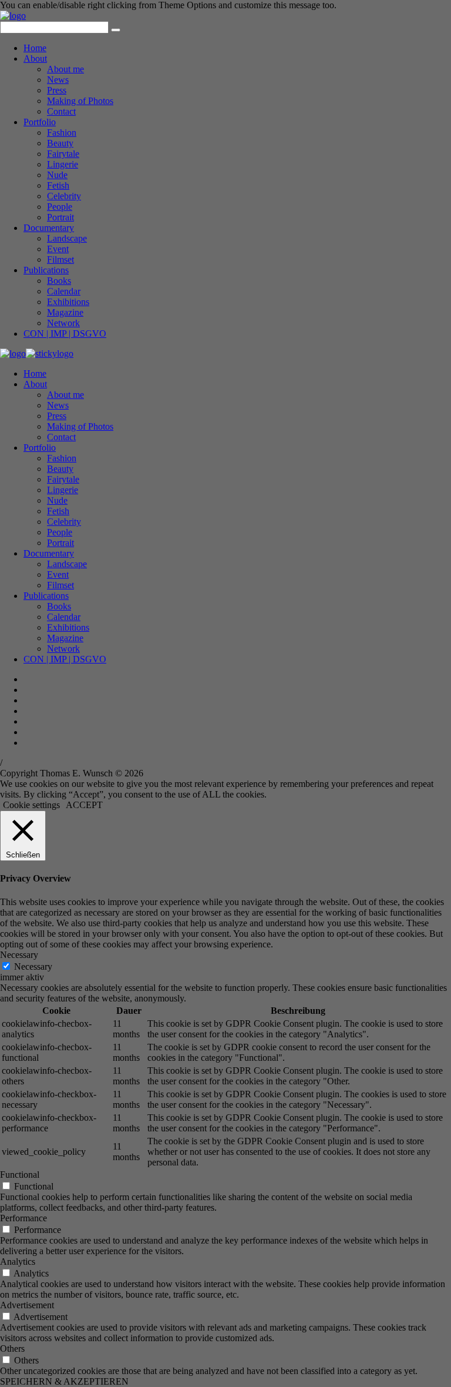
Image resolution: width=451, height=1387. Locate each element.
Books (59, 281)
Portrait (60, 217)
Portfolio (39, 122)
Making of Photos (80, 101)
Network (63, 323)
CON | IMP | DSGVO (64, 334)
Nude (57, 175)
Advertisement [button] (27, 1305)
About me (65, 69)
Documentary (48, 228)
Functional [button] (19, 1175)
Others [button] (12, 1349)
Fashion (61, 133)
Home (34, 48)
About (35, 58)
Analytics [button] (17, 1262)
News (58, 80)
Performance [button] (23, 1218)
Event (58, 249)
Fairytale (63, 154)
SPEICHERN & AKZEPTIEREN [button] (64, 1381)
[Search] (115, 30)
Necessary (33, 966)
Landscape (67, 238)
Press (56, 90)
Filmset (60, 259)
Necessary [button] (19, 955)
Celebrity (64, 196)
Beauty (60, 143)
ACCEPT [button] (84, 805)
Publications (46, 270)
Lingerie (62, 164)
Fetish (58, 185)
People (59, 207)
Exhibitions (68, 302)
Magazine (65, 312)
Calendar (63, 291)
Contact (61, 111)
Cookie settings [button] (31, 805)
